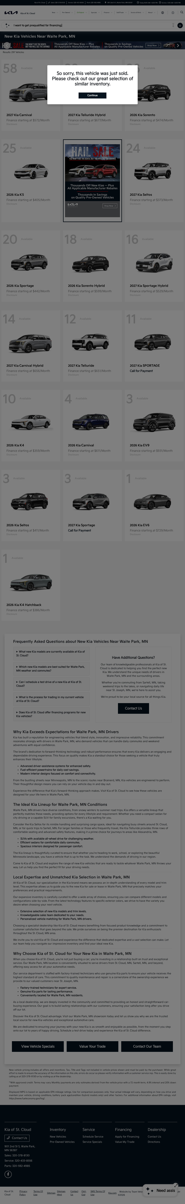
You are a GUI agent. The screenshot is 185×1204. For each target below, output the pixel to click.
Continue (92, 95)
